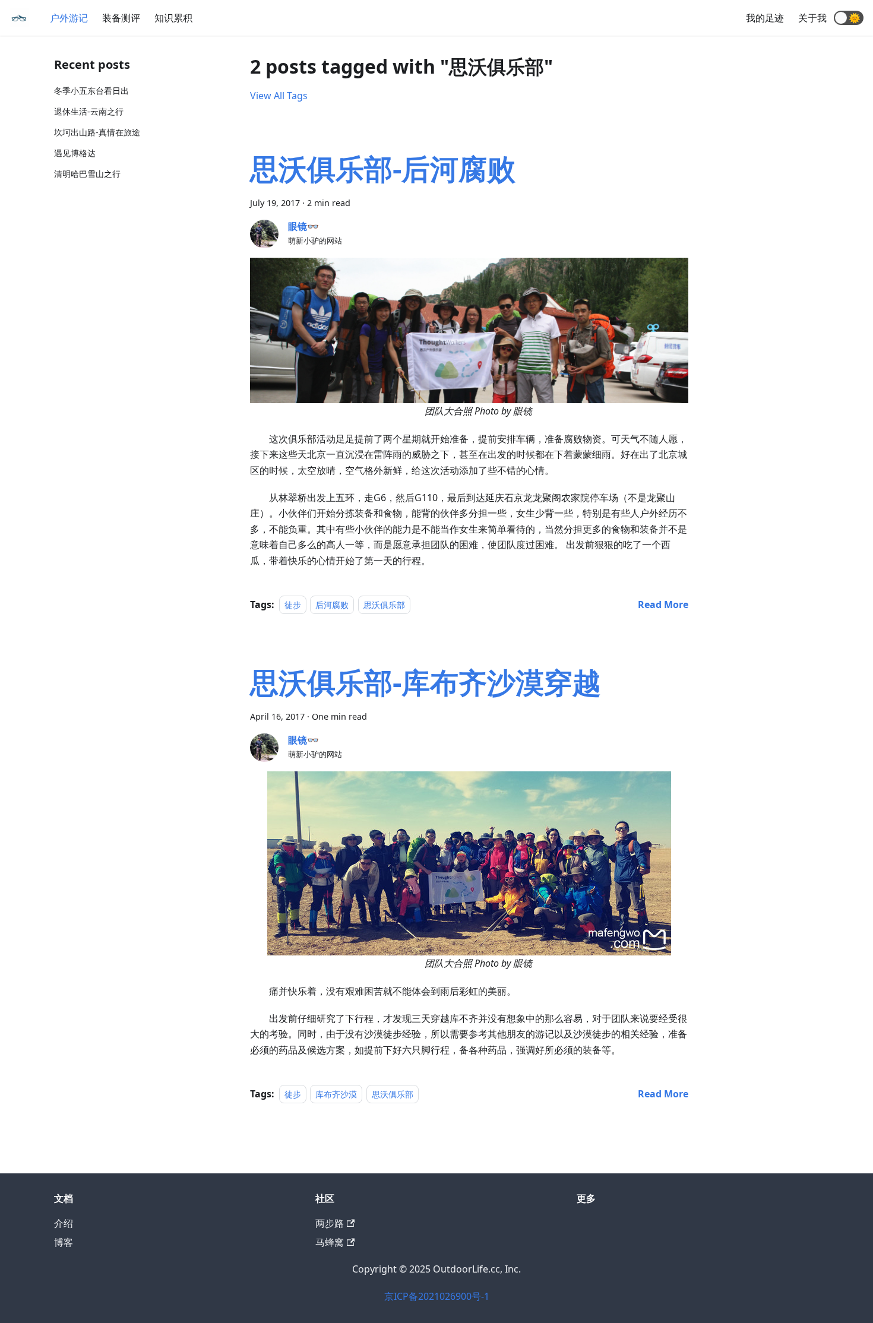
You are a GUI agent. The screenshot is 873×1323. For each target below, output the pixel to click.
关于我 (812, 17)
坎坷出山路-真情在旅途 (97, 132)
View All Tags (279, 95)
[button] (848, 18)
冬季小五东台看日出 (91, 90)
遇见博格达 (75, 153)
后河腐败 (332, 604)
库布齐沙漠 (336, 1094)
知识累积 (173, 17)
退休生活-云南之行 (89, 111)
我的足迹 (765, 17)
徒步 (292, 604)
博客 (63, 1242)
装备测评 (121, 17)
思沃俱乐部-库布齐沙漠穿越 (425, 682)
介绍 (63, 1223)
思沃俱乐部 (384, 604)
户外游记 (69, 17)
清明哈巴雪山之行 (87, 173)
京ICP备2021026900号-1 (436, 1296)
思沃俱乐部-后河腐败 (382, 168)
